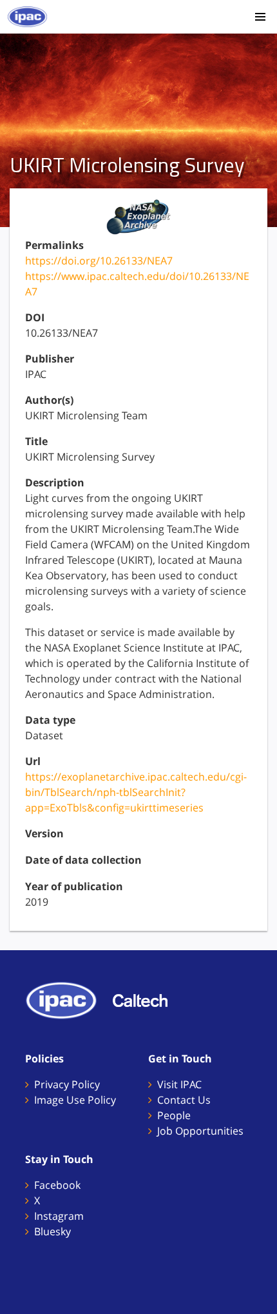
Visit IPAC (179, 1084)
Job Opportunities (200, 1131)
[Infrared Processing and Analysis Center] (67, 999)
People (174, 1115)
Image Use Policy (75, 1100)
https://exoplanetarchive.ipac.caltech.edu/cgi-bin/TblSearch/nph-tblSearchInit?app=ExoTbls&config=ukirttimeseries (136, 792)
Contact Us (184, 1100)
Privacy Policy (67, 1084)
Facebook (57, 1185)
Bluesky (52, 1231)
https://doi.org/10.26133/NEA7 (99, 261)
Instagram (59, 1216)
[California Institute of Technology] (146, 999)
